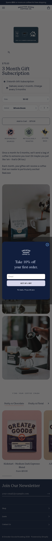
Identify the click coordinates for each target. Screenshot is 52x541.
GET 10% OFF (26, 283)
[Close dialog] (47, 244)
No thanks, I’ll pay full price (26, 290)
